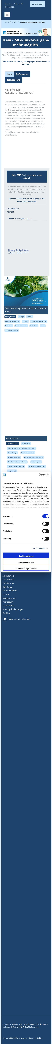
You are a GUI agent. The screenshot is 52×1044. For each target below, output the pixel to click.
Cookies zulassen (26, 556)
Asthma (29, 317)
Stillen (43, 326)
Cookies (6, 613)
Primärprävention (21, 326)
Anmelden (39, 4)
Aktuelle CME (8, 576)
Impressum (8, 602)
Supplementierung (11, 330)
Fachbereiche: (12, 443)
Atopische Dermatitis (12, 321)
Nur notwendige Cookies (26, 569)
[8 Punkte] (14, 143)
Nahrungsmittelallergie (39, 321)
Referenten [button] (22, 74)
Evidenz (25, 321)
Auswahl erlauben (26, 562)
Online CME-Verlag (20, 1027)
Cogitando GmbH (35, 1038)
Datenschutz (8, 605)
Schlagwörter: (10, 317)
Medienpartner (9, 598)
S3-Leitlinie (34, 326)
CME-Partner (8, 583)
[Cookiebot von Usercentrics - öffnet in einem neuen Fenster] (38, 474)
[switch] (45, 524)
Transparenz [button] (13, 79)
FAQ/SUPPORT (13, 208)
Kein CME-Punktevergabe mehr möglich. (26, 42)
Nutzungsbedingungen (13, 609)
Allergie (21, 317)
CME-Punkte (8, 587)
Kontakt (10, 212)
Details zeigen (39, 548)
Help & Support (10, 590)
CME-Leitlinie (8, 579)
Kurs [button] (9, 74)
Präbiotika (8, 326)
